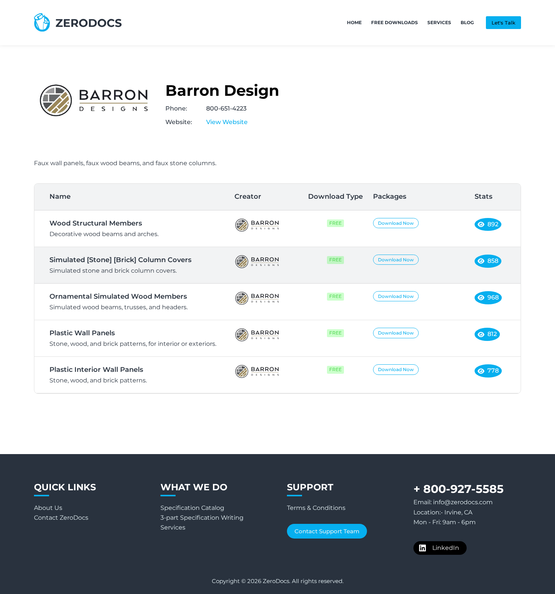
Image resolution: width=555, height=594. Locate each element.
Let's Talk (503, 23)
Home (354, 22)
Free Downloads (394, 22)
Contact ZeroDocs (61, 517)
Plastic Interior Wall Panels (98, 374)
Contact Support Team (326, 531)
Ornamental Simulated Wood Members (118, 301)
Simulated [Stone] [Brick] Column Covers (120, 265)
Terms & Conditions (316, 507)
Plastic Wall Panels (132, 338)
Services (439, 22)
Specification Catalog (192, 507)
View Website (227, 122)
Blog (467, 22)
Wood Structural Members (104, 228)
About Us (48, 507)
